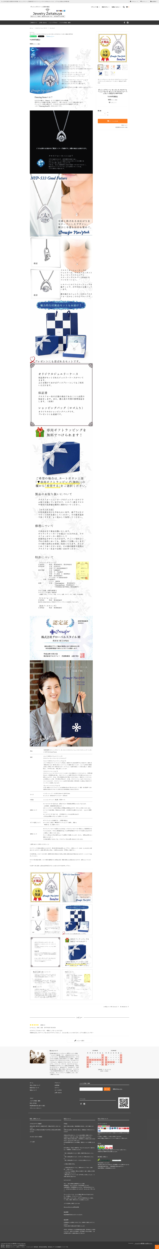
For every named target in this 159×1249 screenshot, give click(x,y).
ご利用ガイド (33, 22)
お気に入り (113, 102)
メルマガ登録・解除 (65, 22)
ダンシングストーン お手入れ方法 (71, 1207)
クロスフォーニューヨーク (41, 28)
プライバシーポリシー (35, 1108)
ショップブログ (53, 22)
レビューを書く (80, 1040)
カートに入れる (113, 121)
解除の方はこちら (117, 1089)
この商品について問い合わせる (110, 1006)
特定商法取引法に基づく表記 (37, 1105)
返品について (124, 125)
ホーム (31, 28)
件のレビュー (50, 36)
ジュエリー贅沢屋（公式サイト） (143, 1243)
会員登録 (154, 1)
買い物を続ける (123, 1006)
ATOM (34, 1103)
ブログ (31, 1098)
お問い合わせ (43, 22)
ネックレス (52, 28)
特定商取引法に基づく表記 (121, 127)
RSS (31, 1103)
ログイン (144, 1)
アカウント (134, 1)
